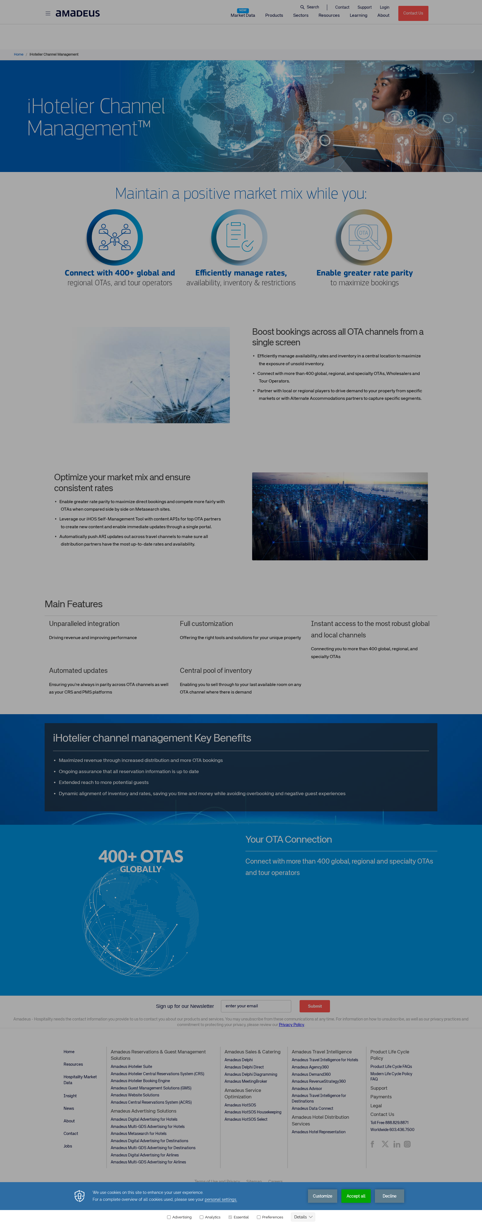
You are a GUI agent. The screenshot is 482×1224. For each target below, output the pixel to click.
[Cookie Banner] (241, 1203)
